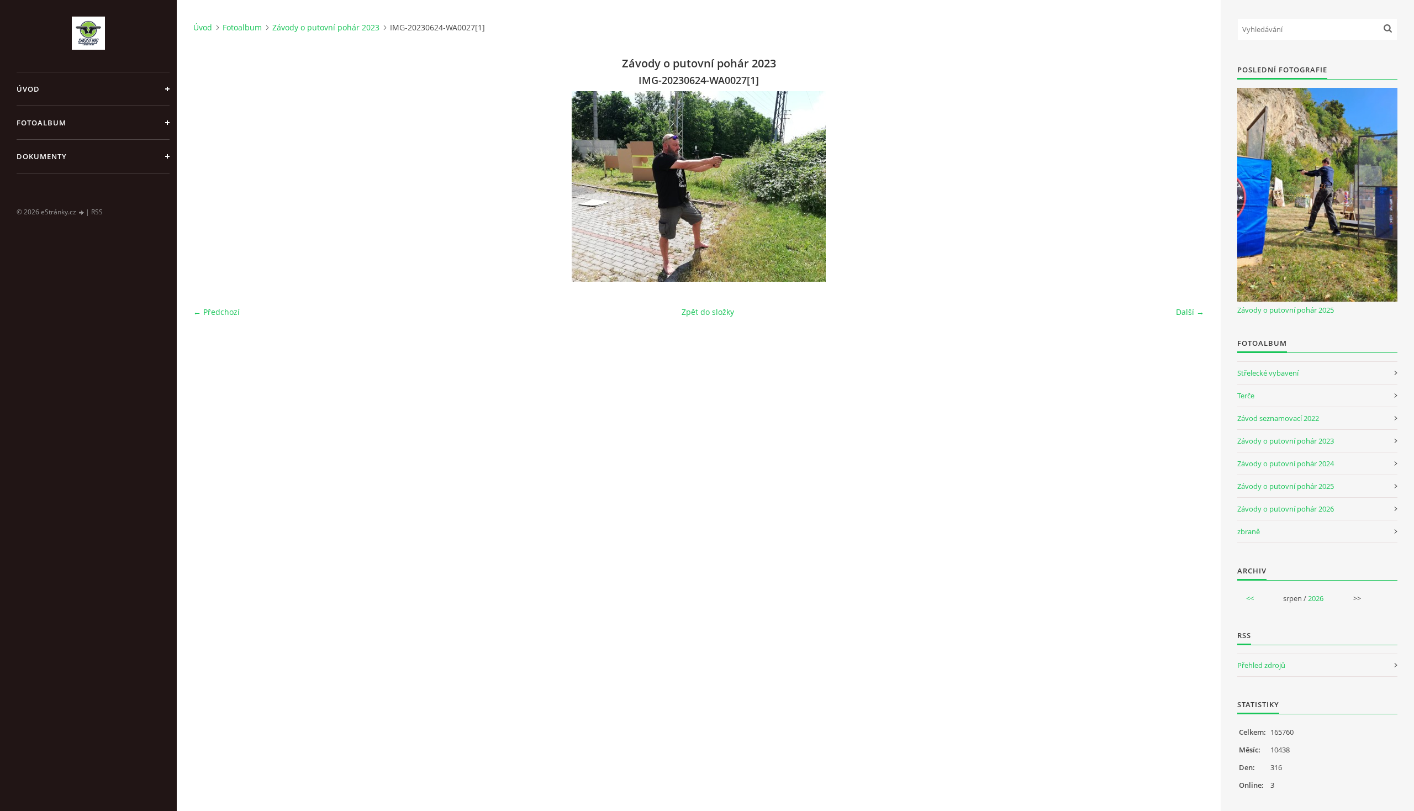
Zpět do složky (708, 312)
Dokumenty (42, 156)
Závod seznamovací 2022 (1278, 418)
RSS (97, 212)
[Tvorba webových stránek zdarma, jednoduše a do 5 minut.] (82, 212)
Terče (1245, 396)
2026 (1315, 598)
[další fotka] (1186, 186)
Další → (1190, 312)
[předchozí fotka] (211, 186)
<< (1250, 598)
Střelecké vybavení (1268, 373)
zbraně (1248, 531)
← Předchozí (216, 312)
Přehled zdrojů (1261, 665)
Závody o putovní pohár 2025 (1285, 310)
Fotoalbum (41, 123)
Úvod (28, 89)
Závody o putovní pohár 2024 (1285, 463)
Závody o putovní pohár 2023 (325, 27)
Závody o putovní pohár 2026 (1285, 509)
